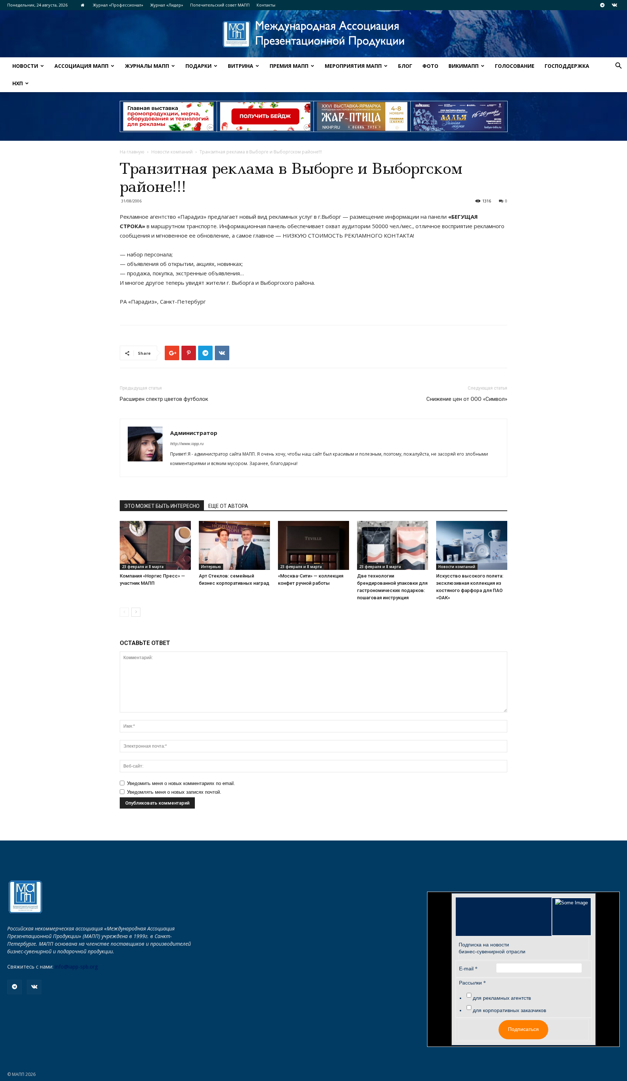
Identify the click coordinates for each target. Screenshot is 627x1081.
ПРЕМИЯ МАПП (289, 65)
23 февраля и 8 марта (143, 566)
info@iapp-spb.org (76, 966)
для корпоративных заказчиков (509, 1010)
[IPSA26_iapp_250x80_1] (168, 116)
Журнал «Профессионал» (118, 5)
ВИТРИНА (240, 65)
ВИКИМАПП (463, 65)
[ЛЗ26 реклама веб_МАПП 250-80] (459, 116)
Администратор (193, 432)
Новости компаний (172, 152)
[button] (618, 66)
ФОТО (430, 65)
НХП (17, 83)
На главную (132, 152)
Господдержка (567, 65)
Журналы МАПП (147, 65)
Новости (25, 65)
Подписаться (523, 1029)
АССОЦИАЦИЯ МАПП (81, 65)
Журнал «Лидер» (166, 5)
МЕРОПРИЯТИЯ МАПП (353, 65)
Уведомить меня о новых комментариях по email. (181, 783)
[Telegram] (602, 5)
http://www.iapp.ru (187, 443)
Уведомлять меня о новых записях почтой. (174, 792)
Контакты (266, 5)
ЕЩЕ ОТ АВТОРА (228, 506)
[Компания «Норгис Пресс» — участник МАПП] (155, 545)
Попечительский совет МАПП (220, 5)
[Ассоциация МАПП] (313, 34)
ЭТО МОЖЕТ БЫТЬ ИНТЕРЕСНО (162, 506)
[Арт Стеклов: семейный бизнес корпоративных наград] (234, 545)
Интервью (211, 566)
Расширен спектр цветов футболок (164, 399)
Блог (405, 65)
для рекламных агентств (502, 998)
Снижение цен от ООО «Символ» (466, 399)
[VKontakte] (614, 5)
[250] (362, 116)
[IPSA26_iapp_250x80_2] (265, 116)
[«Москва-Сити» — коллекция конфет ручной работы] (313, 545)
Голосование (514, 65)
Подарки (198, 65)
